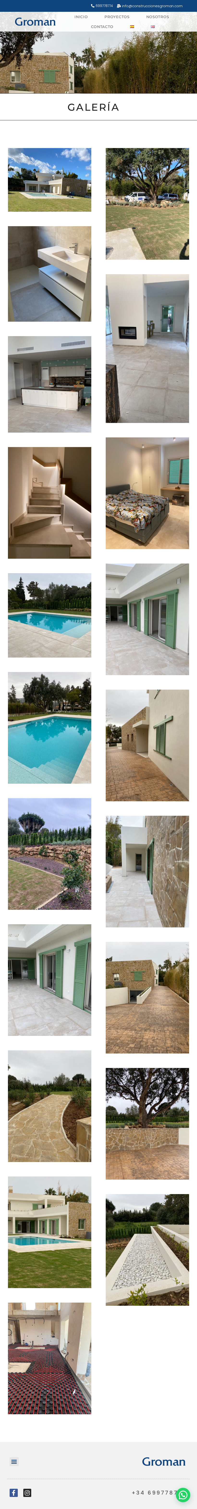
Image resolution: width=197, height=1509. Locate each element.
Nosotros (157, 16)
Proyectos (117, 16)
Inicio (81, 16)
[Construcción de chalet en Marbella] (35, 21)
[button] (14, 1461)
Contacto (102, 26)
